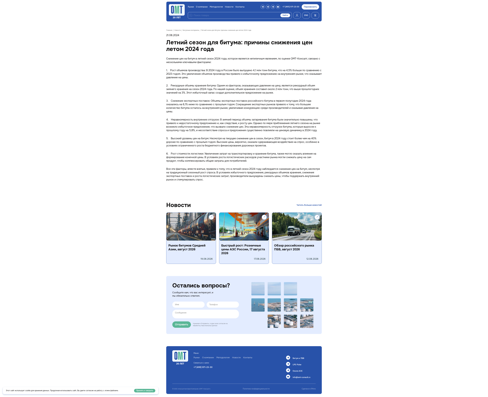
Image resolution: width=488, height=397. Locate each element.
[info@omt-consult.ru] (278, 7)
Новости (229, 7)
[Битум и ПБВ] (263, 7)
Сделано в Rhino (309, 389)
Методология (216, 7)
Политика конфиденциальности (256, 389)
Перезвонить (310, 7)
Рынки (191, 7)
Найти (285, 15)
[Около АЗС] (273, 7)
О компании (202, 7)
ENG (306, 15)
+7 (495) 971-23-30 (291, 7)
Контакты (240, 7)
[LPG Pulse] (268, 7)
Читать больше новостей (309, 205)
